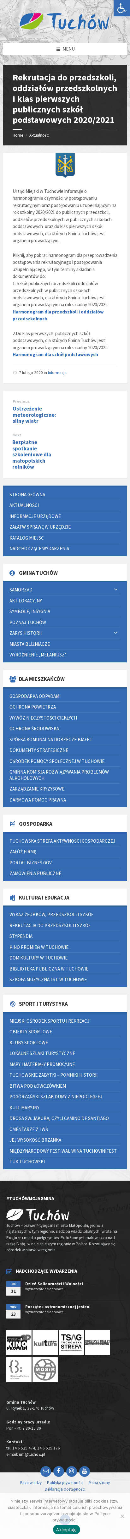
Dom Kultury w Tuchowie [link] (38, 958)
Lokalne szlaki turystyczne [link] (42, 1053)
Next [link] (16, 434)
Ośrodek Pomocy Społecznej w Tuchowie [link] (56, 761)
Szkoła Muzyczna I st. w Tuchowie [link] (48, 979)
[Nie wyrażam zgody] (122, 1516)
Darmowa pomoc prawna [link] (37, 800)
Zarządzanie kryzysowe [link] (36, 789)
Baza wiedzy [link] (31, 1482)
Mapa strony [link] (99, 1482)
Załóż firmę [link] (22, 852)
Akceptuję (66, 1529)
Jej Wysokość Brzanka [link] (35, 1140)
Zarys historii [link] (25, 633)
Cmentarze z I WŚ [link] (28, 1129)
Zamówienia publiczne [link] (35, 873)
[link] (122, 8)
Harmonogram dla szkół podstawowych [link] (55, 354)
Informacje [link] (57, 372)
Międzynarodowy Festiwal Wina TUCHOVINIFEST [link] (63, 1151)
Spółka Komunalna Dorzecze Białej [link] (50, 739)
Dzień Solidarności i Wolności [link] (54, 1283)
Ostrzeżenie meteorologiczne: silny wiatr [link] (34, 414)
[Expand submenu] (116, 590)
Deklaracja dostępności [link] (65, 1489)
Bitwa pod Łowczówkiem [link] (37, 1086)
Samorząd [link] (20, 590)
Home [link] (18, 135)
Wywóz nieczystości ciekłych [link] (43, 718)
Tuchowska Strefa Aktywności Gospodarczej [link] (62, 841)
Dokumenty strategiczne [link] (38, 750)
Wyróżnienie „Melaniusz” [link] (38, 655)
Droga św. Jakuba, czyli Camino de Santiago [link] (59, 1118)
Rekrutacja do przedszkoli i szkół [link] (50, 925)
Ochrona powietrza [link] (32, 707)
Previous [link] (21, 401)
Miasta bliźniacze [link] (29, 644)
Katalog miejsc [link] (26, 538)
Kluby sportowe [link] (28, 1043)
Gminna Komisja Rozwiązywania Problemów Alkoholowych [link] (59, 775)
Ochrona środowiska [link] (34, 728)
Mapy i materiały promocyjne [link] (42, 1064)
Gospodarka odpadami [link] (35, 696)
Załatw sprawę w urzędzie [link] (40, 527)
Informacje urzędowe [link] (35, 516)
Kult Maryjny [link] (24, 1108)
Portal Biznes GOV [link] (30, 863)
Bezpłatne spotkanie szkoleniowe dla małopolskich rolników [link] (31, 454)
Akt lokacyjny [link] (25, 601)
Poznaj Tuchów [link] (27, 622)
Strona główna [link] (27, 495)
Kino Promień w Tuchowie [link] (38, 947)
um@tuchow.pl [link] (32, 1454)
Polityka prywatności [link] (65, 1482)
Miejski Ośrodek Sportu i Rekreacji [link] (50, 1021)
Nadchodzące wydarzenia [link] (39, 549)
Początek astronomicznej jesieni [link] (58, 1306)
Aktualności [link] (39, 135)
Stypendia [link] (20, 936)
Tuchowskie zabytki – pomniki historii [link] (53, 1075)
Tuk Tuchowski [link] (27, 1162)
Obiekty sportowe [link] (30, 1032)
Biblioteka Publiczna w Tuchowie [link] (48, 969)
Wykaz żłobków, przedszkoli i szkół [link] (51, 914)
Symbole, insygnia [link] (29, 611)
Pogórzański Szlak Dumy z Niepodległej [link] (55, 1097)
